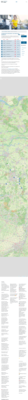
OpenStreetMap (23, 276)
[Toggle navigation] (26, 2)
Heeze (18, 56)
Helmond (23, 53)
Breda (22, 49)
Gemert (18, 43)
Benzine (9, 31)
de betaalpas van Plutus (11, 68)
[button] (7, 163)
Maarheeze (18, 54)
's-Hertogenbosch (24, 47)
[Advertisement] (14, 9)
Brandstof (5, 31)
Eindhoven (18, 45)
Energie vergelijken (23, 42)
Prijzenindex (4, 2)
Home (3, 31)
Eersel (18, 49)
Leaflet (19, 276)
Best (17, 47)
